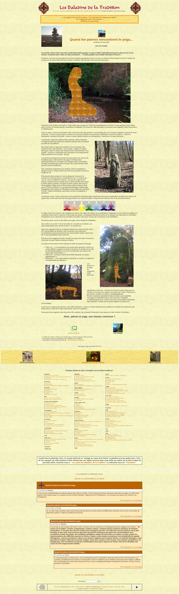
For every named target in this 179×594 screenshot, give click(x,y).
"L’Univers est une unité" (81, 416)
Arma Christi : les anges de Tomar (53, 399)
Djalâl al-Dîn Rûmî (111, 387)
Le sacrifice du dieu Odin (82, 430)
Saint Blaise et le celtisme (113, 391)
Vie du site (117, 586)
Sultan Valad (110, 422)
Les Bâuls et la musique (51, 411)
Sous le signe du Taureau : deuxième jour (117, 375)
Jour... (47, 421)
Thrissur (47, 393)
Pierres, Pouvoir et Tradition (52, 375)
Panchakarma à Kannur (51, 389)
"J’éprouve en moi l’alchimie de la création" (86, 441)
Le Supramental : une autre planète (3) (55, 424)
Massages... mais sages (51, 394)
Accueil (56, 11)
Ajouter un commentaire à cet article (89, 479)
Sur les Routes (80, 586)
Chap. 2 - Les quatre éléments (83, 427)
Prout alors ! (48, 382)
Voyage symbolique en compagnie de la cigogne (57, 385)
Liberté (108, 383)
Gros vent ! (48, 429)
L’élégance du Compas (112, 434)
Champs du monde (107, 586)
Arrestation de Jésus (50, 440)
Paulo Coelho (49, 417)
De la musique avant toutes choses (54, 405)
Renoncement (79, 412)
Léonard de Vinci (50, 432)
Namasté (48, 390)
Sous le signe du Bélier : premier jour (84, 445)
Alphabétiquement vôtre (67, 586)
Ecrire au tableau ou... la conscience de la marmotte (58, 413)
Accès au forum (74, 333)
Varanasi (48, 441)
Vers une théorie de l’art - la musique (115, 414)
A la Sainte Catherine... (81, 435)
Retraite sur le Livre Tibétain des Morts (85, 376)
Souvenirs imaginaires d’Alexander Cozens (86, 434)
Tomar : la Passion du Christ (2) (53, 397)
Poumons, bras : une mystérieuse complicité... (118, 390)
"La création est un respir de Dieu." (115, 389)
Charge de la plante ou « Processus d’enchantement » (89, 421)
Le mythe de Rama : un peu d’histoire (85, 399)
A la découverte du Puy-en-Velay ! (84, 379)
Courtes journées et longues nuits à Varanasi (56, 430)
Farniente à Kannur (111, 438)
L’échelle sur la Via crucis (113, 396)
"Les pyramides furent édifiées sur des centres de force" (89, 385)
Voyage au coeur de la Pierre (92, 11)
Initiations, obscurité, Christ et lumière (116, 415)
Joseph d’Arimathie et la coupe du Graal (85, 409)
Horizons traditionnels (66, 11)
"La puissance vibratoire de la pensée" (116, 393)
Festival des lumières (81, 395)
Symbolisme (78, 11)
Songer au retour (80, 375)
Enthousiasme (49, 384)
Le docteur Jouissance (51, 402)
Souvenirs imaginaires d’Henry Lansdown (85, 380)
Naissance (78, 403)
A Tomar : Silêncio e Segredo (52, 443)
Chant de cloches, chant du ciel (83, 424)
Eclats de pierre (79, 384)
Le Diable (48, 414)
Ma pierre (78, 405)
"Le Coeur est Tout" (80, 443)
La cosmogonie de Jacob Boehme (115, 398)
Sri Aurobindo (79, 418)
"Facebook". (130, 463)
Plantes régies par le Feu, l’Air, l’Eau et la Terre (87, 425)
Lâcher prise (79, 400)
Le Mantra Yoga (49, 404)
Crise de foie (49, 444)
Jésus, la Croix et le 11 (112, 424)
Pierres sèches (79, 406)
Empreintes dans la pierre (82, 415)
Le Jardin (78, 433)
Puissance (78, 414)
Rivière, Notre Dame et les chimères (54, 433)
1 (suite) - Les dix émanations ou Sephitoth (56, 406)
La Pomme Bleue (111, 420)
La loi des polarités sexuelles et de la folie (117, 402)
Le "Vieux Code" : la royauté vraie (84, 444)
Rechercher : (82, 581)
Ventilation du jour (111, 380)
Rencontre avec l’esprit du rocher (83, 389)
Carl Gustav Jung (50, 423)
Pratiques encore (111, 437)
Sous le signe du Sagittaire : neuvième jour (117, 405)
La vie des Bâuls (80, 394)
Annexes (78, 422)
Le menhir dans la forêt (51, 408)
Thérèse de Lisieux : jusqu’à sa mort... (116, 400)
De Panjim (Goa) (111, 381)
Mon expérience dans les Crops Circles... (116, 412)
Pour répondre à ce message (131, 500)
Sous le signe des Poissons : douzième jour (56, 379)
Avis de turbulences (80, 378)
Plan (123, 586)
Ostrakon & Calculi (80, 390)
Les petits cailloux (80, 407)
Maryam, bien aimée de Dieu (113, 416)
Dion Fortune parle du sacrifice (114, 421)
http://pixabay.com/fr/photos (75, 340)
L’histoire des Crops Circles (113, 399)
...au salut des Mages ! (51, 420)
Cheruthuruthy (49, 391)
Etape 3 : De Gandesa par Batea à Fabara (56, 439)
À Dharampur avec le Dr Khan (114, 436)
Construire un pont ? (112, 411)
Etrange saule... (79, 431)
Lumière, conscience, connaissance (54, 425)
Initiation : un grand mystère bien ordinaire (117, 384)
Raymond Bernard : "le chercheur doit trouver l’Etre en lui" (59, 415)
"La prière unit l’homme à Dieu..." (114, 379)
